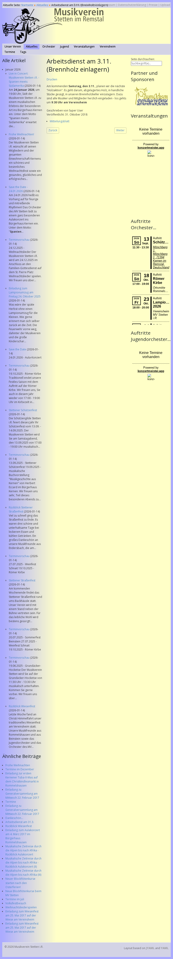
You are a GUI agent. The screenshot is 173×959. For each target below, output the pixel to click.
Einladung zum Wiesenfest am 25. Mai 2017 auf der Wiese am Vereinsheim (22, 915)
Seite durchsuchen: (143, 59)
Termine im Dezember (19, 769)
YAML (164, 948)
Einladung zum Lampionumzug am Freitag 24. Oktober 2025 (25, 292)
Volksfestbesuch (15, 903)
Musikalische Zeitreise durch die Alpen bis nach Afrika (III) (23, 873)
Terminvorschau (19, 240)
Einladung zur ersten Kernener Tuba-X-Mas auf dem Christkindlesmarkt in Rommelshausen (22, 779)
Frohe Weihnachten (17, 765)
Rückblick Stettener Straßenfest (21, 509)
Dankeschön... (14, 818)
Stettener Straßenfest (22, 580)
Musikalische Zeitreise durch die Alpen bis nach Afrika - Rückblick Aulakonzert (23, 850)
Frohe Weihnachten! (21, 134)
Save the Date (18, 349)
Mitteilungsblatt (59, 121)
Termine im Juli (14, 899)
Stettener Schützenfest (23, 410)
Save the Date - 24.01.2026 (18, 189)
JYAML (150, 948)
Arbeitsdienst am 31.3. (19, 822)
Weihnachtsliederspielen (21, 907)
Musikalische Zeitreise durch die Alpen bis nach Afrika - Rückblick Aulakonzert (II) (23, 862)
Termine (10, 802)
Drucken (52, 79)
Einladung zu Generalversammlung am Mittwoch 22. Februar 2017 (22, 794)
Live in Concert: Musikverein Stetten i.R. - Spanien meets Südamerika (24, 80)
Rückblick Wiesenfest (22, 706)
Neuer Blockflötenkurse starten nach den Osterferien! (20, 883)
